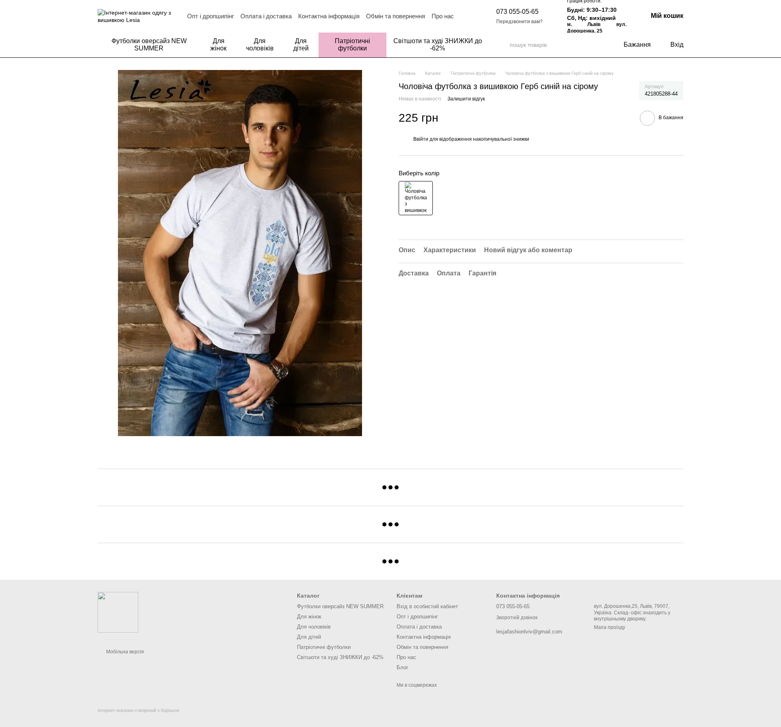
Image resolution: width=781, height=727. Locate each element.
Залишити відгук (466, 99)
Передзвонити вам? (519, 21)
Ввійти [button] (420, 139)
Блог (402, 667)
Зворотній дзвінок (516, 617)
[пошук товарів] (503, 44)
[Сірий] (416, 198)
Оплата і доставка (266, 16)
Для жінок (218, 44)
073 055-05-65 (517, 11)
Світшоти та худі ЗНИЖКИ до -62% (437, 44)
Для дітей (301, 44)
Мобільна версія (124, 652)
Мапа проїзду (609, 627)
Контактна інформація (329, 16)
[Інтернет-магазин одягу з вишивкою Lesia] (118, 612)
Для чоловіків (260, 44)
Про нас (443, 16)
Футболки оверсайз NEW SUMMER (149, 44)
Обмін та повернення (395, 16)
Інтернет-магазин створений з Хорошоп (138, 710)
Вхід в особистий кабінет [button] (427, 606)
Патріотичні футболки (352, 44)
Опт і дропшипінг (210, 16)
